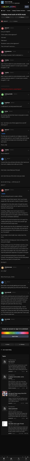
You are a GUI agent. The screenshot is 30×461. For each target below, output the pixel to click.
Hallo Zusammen (13, 408)
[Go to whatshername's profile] (2, 268)
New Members (11, 375)
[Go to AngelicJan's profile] (2, 103)
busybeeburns (8, 51)
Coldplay (15, 21)
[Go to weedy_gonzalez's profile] (2, 94)
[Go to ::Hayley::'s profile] (2, 60)
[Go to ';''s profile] (2, 159)
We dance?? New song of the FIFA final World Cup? (17, 394)
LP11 (9, 391)
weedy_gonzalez (8, 94)
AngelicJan (7, 102)
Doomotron (10, 425)
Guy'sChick (7, 319)
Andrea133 (10, 410)
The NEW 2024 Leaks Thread (16, 423)
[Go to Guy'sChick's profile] (2, 320)
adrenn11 (5, 21)
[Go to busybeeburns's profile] (2, 52)
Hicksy (6, 111)
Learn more (2, 2)
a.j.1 (9, 379)
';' (5, 158)
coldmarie (10, 371)
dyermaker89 (8, 292)
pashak (9, 433)
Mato (9, 363)
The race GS (11, 361)
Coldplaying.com (12, 360)
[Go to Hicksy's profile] (2, 112)
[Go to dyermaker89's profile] (2, 293)
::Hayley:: (7, 60)
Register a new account (15, 333)
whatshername (8, 267)
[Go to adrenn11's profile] (2, 21)
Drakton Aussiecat (12, 388)
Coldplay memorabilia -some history (16, 377)
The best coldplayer (12, 396)
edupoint (10, 403)
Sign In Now (15, 336)
